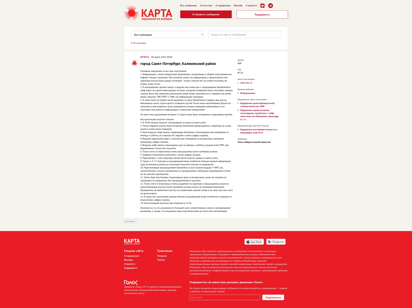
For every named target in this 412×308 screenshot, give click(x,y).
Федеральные (247, 93)
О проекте (251, 5)
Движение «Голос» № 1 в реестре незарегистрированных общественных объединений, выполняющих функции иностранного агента (153, 290)
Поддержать (262, 14)
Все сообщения (188, 5)
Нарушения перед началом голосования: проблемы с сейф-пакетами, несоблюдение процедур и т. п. (259, 115)
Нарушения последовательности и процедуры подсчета (258, 131)
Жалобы (238, 5)
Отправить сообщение (206, 14)
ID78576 (144, 57)
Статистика (206, 5)
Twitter (161, 259)
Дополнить (130, 221)
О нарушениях (223, 5)
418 (239, 63)
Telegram (162, 255)
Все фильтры (140, 43)
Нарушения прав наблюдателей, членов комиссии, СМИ (257, 105)
